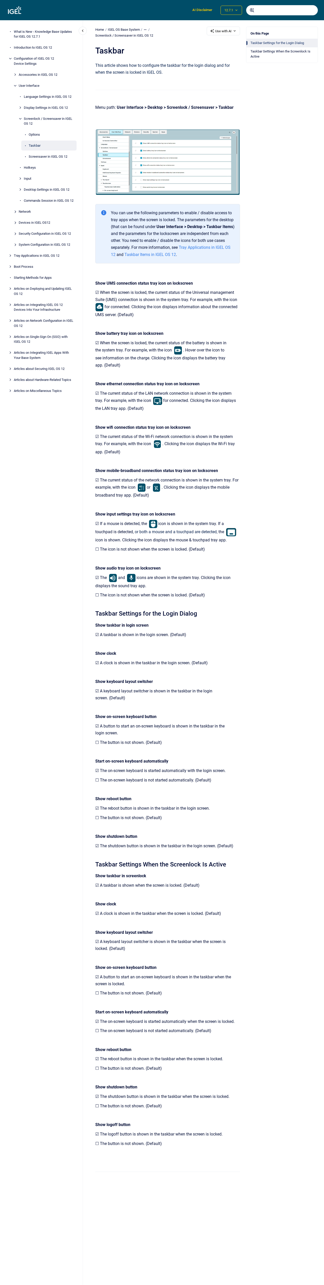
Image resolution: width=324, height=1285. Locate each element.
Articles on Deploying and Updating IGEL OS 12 (43, 291)
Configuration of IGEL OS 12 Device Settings (34, 61)
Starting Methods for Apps (33, 278)
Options (34, 134)
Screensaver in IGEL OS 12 (48, 156)
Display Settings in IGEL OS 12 (46, 108)
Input (27, 178)
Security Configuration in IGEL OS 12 (45, 233)
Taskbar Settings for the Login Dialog (277, 43)
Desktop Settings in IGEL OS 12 (46, 189)
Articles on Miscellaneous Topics (38, 391)
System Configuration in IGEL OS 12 (44, 245)
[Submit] (252, 10)
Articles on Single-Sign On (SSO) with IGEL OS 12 (41, 339)
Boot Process (23, 267)
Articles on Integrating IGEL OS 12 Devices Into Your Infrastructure (38, 307)
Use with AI (223, 31)
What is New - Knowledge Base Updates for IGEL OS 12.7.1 (43, 34)
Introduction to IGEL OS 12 (33, 47)
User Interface (29, 86)
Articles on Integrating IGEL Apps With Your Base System (41, 355)
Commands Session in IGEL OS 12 (49, 200)
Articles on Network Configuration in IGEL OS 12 (43, 323)
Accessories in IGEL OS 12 (38, 75)
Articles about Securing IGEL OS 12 (39, 369)
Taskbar (34, 145)
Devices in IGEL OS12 (34, 222)
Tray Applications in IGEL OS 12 (36, 256)
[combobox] (282, 10)
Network (25, 211)
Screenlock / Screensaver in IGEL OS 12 (48, 121)
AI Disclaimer (202, 10)
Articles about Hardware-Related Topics (42, 380)
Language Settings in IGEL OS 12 (47, 97)
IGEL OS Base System (124, 29)
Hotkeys (30, 167)
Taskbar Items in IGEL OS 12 (150, 254)
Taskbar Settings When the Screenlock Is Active (280, 53)
